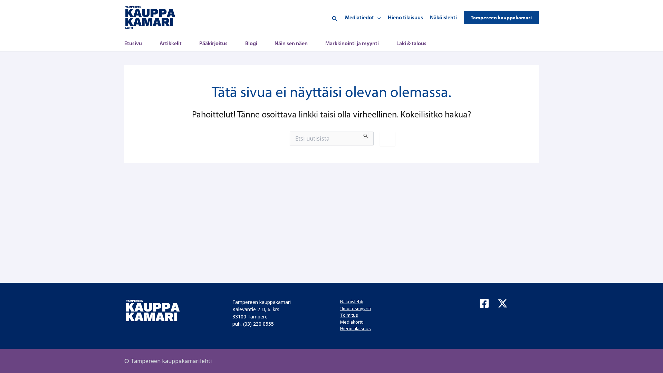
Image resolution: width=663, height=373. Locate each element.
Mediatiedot (359, 17)
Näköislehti (443, 17)
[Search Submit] (365, 135)
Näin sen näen (291, 43)
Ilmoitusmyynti (355, 308)
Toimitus (349, 315)
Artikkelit (171, 43)
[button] (335, 17)
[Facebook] (484, 303)
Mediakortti (352, 322)
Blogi (251, 43)
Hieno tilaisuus (405, 17)
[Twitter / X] (503, 303)
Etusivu (133, 43)
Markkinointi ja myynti (352, 43)
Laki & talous (411, 43)
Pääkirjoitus (213, 43)
